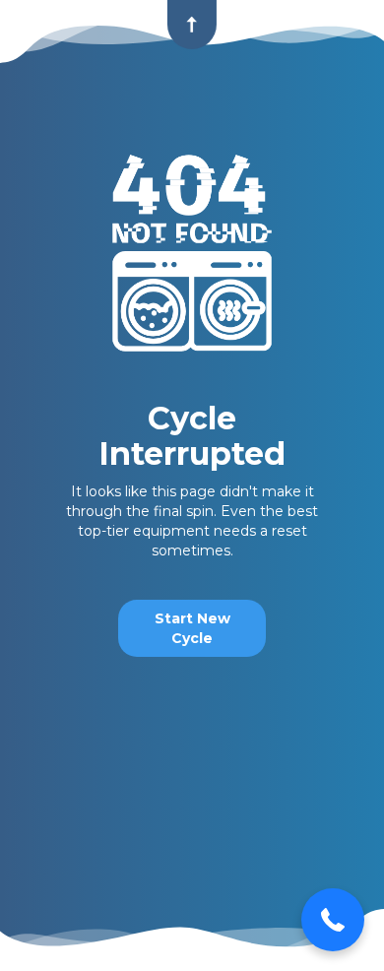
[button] (332, 919)
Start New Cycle (192, 628)
